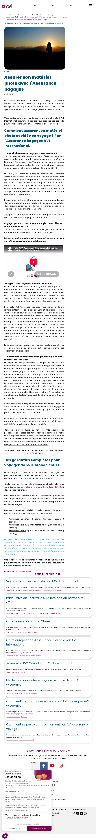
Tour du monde (52, 590)
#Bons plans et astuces (51, 24)
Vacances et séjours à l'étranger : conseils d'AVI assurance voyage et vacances (36, 17)
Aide (53, 815)
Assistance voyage (12, 656)
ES (71, 5)
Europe (33, 656)
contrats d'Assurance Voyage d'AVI (30, 156)
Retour (8, 71)
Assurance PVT (16, 530)
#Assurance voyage (29, 24)
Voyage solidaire (54, 613)
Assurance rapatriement (26, 740)
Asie (19, 590)
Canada (20, 672)
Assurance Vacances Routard (24, 519)
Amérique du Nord (12, 672)
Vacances (60, 590)
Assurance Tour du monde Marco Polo (27, 524)
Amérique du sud (12, 590)
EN (53, 5)
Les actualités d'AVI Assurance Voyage (39, 15)
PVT (25, 672)
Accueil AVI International (13, 15)
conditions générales (14, 395)
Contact (55, 813)
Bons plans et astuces (40, 590)
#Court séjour (10, 24)
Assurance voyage (26, 590)
